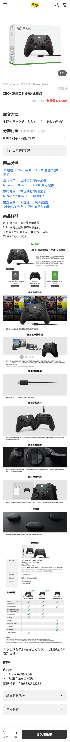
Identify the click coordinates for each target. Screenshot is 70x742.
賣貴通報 (62, 88)
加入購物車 (44, 734)
